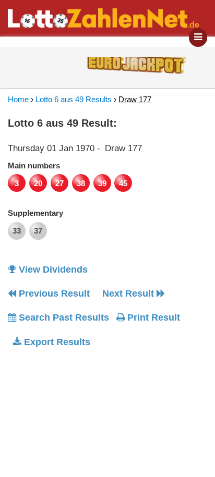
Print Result (152, 317)
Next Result (129, 293)
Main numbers (34, 165)
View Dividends (52, 269)
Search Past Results (62, 317)
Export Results (55, 342)
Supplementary (35, 213)
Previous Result (53, 293)
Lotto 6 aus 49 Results (73, 99)
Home (18, 99)
